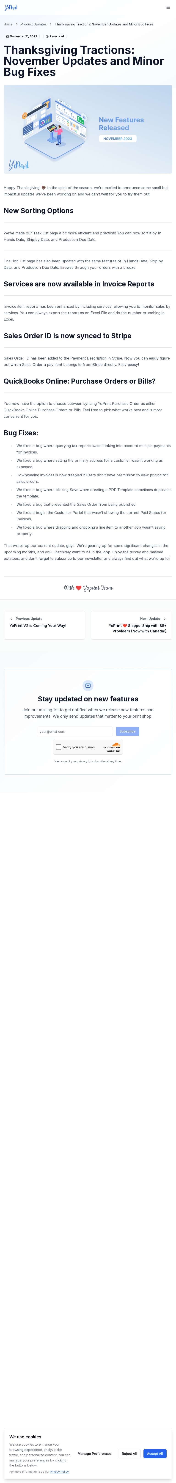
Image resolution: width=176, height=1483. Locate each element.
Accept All (155, 1454)
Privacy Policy (59, 1471)
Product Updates (34, 24)
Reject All (129, 1454)
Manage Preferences (95, 1454)
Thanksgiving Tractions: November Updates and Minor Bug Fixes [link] (104, 24)
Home (8, 24)
